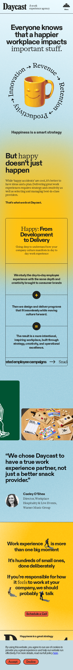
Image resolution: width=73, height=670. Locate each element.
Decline (31, 661)
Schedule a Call (36, 614)
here (55, 653)
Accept (12, 661)
